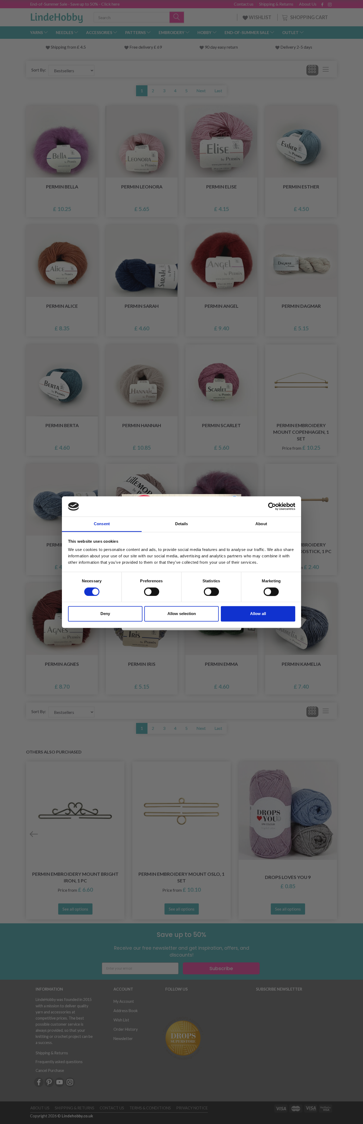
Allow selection (181, 614)
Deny (105, 614)
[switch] (151, 591)
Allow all (258, 614)
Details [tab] (181, 524)
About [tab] (261, 524)
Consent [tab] (102, 524)
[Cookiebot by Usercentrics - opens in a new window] (272, 506)
